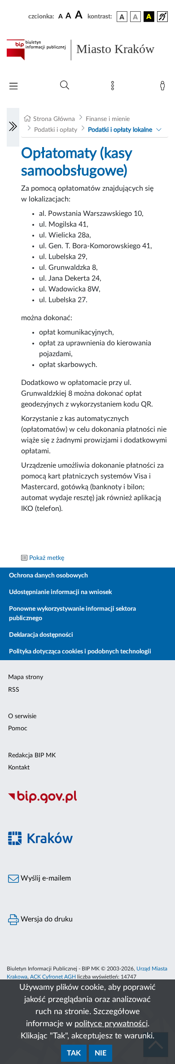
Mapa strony (25, 677)
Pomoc (17, 728)
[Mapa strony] (114, 88)
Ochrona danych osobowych (48, 575)
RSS (13, 690)
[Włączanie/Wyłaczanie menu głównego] (13, 87)
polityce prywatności (111, 1024)
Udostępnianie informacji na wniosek (60, 592)
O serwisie (22, 716)
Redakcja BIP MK (32, 755)
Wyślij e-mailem (45, 878)
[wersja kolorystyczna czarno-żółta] (149, 16)
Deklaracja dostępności (41, 635)
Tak (74, 1053)
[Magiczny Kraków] (87, 843)
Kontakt (19, 767)
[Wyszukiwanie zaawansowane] (64, 85)
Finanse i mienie (108, 119)
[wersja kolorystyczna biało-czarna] (135, 16)
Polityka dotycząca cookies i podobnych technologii (80, 651)
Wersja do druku (46, 919)
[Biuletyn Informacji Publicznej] (87, 801)
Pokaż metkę (46, 558)
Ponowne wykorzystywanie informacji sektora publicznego (72, 613)
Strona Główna (54, 119)
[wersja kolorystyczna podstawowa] (122, 16)
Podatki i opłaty (55, 130)
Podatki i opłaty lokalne (120, 130)
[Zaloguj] (164, 88)
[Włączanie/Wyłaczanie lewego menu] (13, 127)
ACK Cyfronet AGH (53, 976)
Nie (100, 1053)
